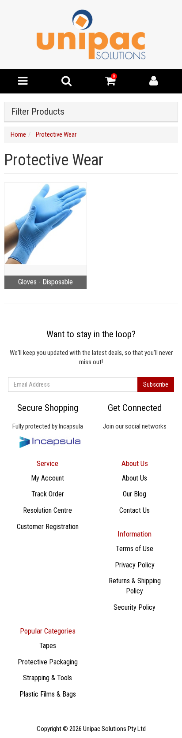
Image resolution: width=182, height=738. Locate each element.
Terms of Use (134, 548)
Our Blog (134, 494)
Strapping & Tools (47, 678)
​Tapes (47, 645)
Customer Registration (48, 526)
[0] (110, 83)
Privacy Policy (135, 565)
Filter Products (37, 112)
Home (18, 134)
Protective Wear (56, 134)
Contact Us (134, 510)
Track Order (47, 494)
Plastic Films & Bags (47, 694)
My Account (47, 478)
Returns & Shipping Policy (135, 586)
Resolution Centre (47, 510)
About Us (134, 478)
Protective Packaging (48, 662)
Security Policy (134, 607)
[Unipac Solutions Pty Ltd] (91, 34)
